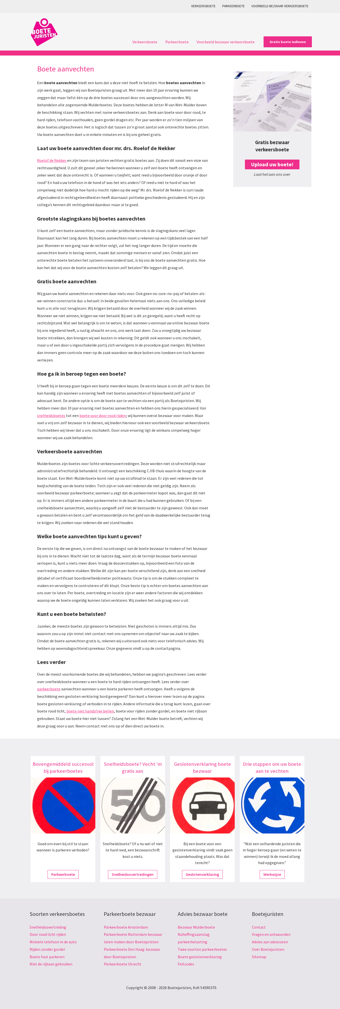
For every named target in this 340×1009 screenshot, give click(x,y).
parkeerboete (48, 688)
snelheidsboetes (51, 415)
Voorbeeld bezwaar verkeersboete (279, 6)
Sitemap (259, 956)
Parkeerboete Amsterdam (126, 927)
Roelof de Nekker (52, 160)
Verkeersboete (203, 6)
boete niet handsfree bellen (90, 711)
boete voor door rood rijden (102, 415)
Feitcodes (186, 963)
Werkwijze (272, 874)
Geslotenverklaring (202, 874)
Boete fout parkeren (47, 956)
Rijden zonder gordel (47, 949)
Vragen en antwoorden (271, 934)
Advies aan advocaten (270, 941)
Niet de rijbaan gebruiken (51, 963)
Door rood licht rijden (48, 934)
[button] (288, 41)
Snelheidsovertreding (48, 927)
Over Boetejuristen (268, 949)
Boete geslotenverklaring (200, 956)
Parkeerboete (233, 6)
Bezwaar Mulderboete (196, 927)
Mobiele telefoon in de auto (53, 941)
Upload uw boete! (272, 164)
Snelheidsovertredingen (133, 874)
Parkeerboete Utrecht (122, 963)
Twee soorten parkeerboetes (202, 949)
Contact (259, 927)
